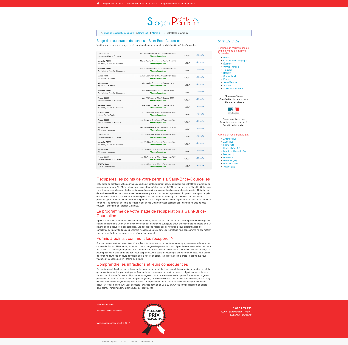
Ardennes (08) (230, 138)
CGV (123, 341)
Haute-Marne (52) (231, 148)
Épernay (227, 63)
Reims (226, 57)
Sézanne (227, 85)
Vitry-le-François (231, 66)
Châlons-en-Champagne (235, 60)
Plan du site (147, 341)
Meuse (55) (228, 154)
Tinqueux (227, 69)
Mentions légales (109, 341)
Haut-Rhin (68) (230, 163)
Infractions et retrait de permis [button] (141, 3)
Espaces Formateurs (105, 304)
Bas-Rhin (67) (230, 160)
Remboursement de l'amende (109, 310)
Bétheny (227, 72)
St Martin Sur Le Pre (233, 88)
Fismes (226, 79)
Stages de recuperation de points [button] (177, 3)
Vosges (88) (229, 166)
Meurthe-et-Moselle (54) (234, 151)
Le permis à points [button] (112, 3)
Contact (133, 341)
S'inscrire (200, 54)
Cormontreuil (229, 76)
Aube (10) (228, 141)
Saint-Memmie (230, 82)
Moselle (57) (229, 157)
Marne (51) (228, 144)
